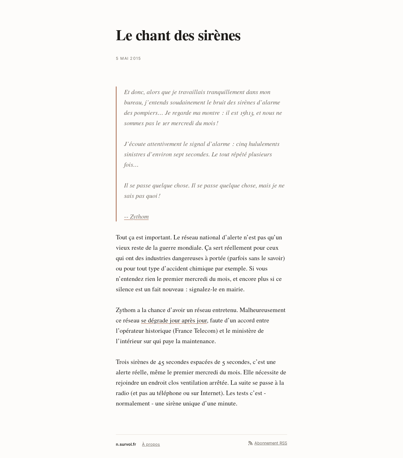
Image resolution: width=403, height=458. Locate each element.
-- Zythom (136, 216)
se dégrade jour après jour (174, 320)
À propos (151, 444)
